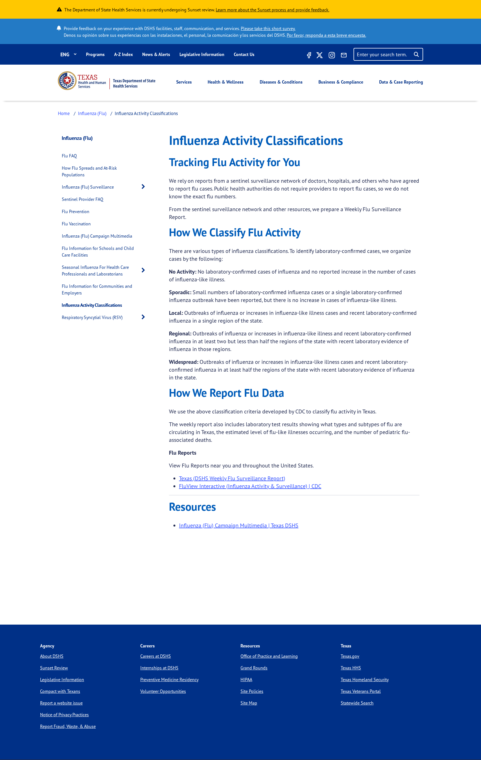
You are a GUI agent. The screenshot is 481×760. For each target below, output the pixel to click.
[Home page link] (106, 80)
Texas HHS (351, 668)
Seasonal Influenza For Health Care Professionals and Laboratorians (95, 270)
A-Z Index (123, 54)
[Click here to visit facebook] (308, 56)
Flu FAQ (69, 156)
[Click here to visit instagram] (331, 56)
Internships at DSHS (159, 668)
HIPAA (246, 679)
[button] (144, 186)
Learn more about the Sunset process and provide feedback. (272, 10)
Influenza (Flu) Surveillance (88, 187)
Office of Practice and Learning (269, 656)
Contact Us (244, 54)
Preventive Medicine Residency (169, 679)
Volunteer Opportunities (163, 691)
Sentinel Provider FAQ (82, 199)
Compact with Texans (60, 691)
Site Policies (251, 691)
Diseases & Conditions (281, 82)
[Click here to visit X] (319, 56)
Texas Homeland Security (365, 679)
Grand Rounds (254, 668)
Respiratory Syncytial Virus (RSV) (92, 317)
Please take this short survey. (268, 28)
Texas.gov (350, 656)
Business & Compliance (340, 82)
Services (184, 82)
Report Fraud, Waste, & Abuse (68, 726)
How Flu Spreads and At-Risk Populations (89, 171)
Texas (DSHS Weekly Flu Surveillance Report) (232, 478)
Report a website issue (61, 703)
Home (64, 113)
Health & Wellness (226, 82)
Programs (95, 54)
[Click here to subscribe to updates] (344, 56)
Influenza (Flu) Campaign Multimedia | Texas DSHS (238, 525)
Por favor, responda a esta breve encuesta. (326, 35)
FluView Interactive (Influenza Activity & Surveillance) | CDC (250, 486)
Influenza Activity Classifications (92, 305)
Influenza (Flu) (92, 113)
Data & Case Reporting (401, 82)
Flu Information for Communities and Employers (97, 289)
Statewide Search (357, 703)
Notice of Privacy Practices (64, 714)
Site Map (248, 703)
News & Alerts (156, 54)
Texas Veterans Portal (361, 691)
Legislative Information (202, 54)
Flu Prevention (75, 211)
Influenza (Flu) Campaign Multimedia (97, 236)
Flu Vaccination (76, 223)
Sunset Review (54, 668)
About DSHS (51, 656)
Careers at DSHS (155, 656)
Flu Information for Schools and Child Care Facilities (98, 251)
